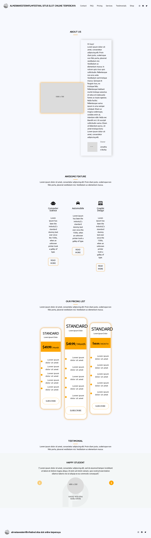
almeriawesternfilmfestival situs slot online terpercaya (43, 5)
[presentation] (39, 483)
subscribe (51, 401)
